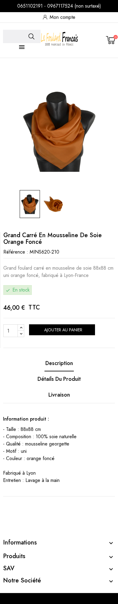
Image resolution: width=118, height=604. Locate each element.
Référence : (15, 251)
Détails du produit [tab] (59, 379)
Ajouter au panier (62, 330)
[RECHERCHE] (31, 36)
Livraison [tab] (59, 395)
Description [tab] (59, 363)
